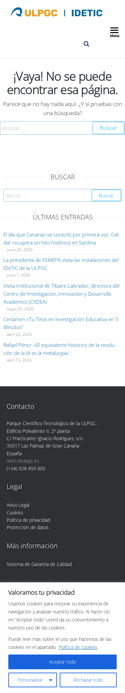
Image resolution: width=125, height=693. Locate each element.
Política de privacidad (28, 520)
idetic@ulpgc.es (23, 461)
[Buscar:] (62, 128)
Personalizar (30, 680)
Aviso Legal (18, 505)
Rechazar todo (88, 680)
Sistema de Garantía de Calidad (39, 564)
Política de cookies (78, 647)
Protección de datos (28, 527)
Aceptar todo (62, 662)
